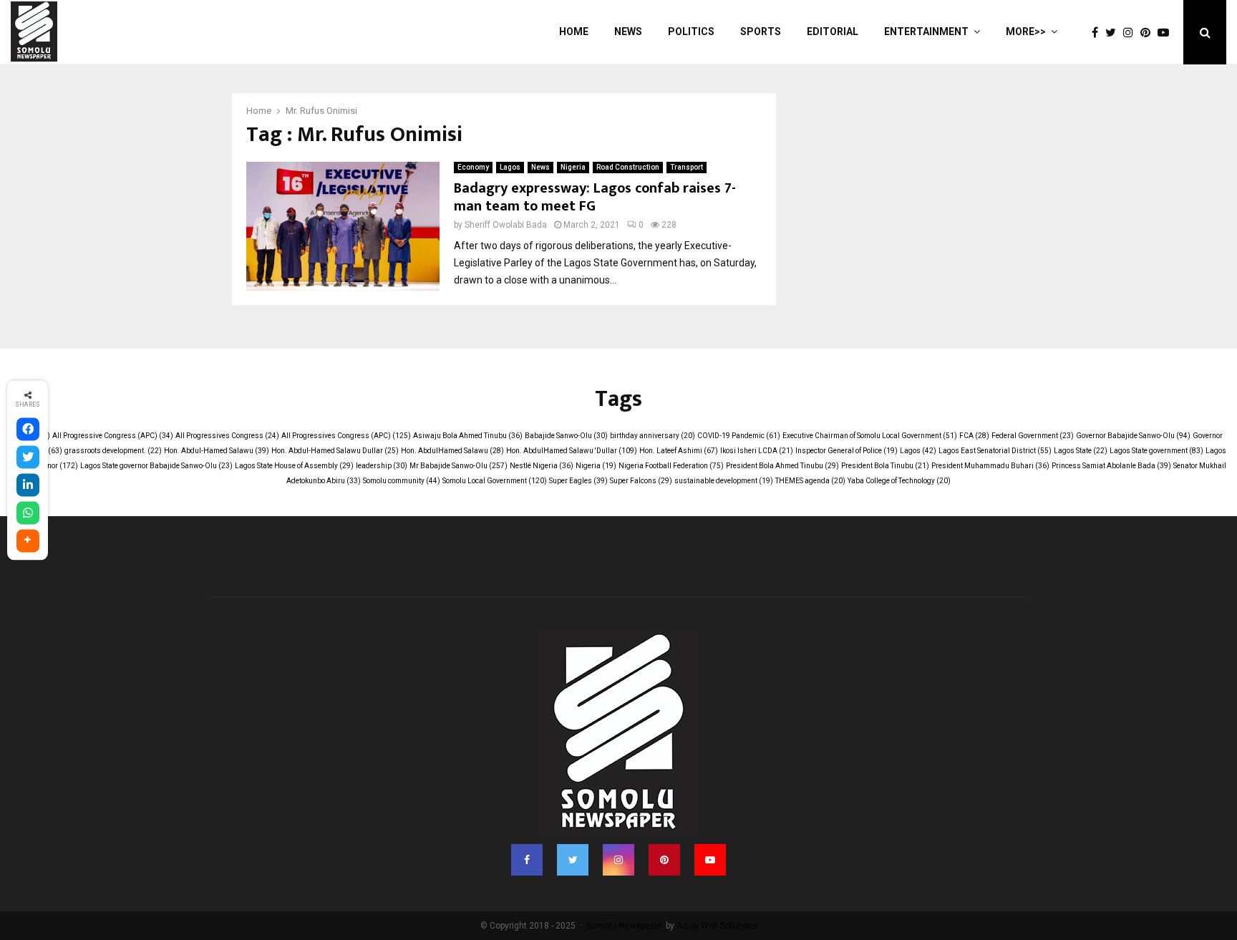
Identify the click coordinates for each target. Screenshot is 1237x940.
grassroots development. (113, 451)
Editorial (832, 31)
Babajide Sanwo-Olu (566, 436)
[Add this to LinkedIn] (27, 484)
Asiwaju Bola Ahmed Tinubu (468, 436)
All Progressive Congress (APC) (112, 436)
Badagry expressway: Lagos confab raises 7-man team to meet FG (595, 197)
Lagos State (1080, 451)
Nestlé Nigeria (541, 466)
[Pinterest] (1149, 32)
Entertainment (926, 31)
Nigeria (573, 167)
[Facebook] (1098, 32)
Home (573, 31)
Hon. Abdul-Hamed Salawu (216, 451)
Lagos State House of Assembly (294, 466)
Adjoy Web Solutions (716, 926)
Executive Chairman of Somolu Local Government (869, 436)
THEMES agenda (810, 481)
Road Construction (627, 167)
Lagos (510, 167)
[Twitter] (1114, 32)
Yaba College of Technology (899, 481)
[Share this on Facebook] (27, 428)
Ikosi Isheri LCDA (756, 451)
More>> (1026, 31)
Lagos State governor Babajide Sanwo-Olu (156, 466)
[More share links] (27, 540)
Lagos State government (1156, 451)
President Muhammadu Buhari (990, 466)
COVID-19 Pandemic (738, 436)
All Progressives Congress (227, 436)
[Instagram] (1131, 32)
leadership (381, 466)
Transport (686, 167)
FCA (974, 436)
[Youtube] (1167, 32)
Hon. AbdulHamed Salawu (452, 451)
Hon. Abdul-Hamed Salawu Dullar (335, 451)
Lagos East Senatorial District (995, 451)
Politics (691, 31)
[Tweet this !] (27, 456)
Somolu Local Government (494, 481)
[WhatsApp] (27, 512)
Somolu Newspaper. (625, 926)
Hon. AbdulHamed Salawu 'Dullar (571, 451)
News (628, 31)
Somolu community (401, 481)
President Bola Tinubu (885, 466)
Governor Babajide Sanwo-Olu (1133, 436)
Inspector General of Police (846, 451)
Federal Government (1032, 436)
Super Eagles (578, 481)
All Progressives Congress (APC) (346, 436)
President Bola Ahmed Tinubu (782, 466)
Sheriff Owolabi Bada (506, 225)
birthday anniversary (652, 436)
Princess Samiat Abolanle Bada (1111, 466)
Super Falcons (641, 481)
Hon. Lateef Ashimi (678, 451)
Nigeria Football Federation (671, 466)
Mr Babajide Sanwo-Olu (458, 466)
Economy (473, 167)
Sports (760, 31)
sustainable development (723, 481)
